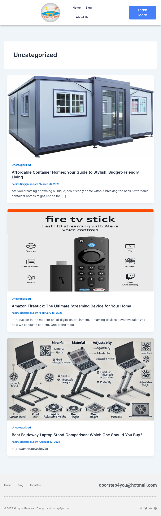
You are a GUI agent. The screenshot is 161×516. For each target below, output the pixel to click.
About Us (82, 17)
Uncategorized (21, 164)
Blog (89, 7)
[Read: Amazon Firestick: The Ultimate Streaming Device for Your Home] (80, 250)
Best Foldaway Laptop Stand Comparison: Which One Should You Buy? (77, 434)
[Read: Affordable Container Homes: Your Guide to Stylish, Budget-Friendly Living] (80, 116)
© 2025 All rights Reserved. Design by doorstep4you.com (37, 508)
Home (77, 7)
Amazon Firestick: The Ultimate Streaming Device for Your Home (71, 306)
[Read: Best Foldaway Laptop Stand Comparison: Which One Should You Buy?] (80, 379)
